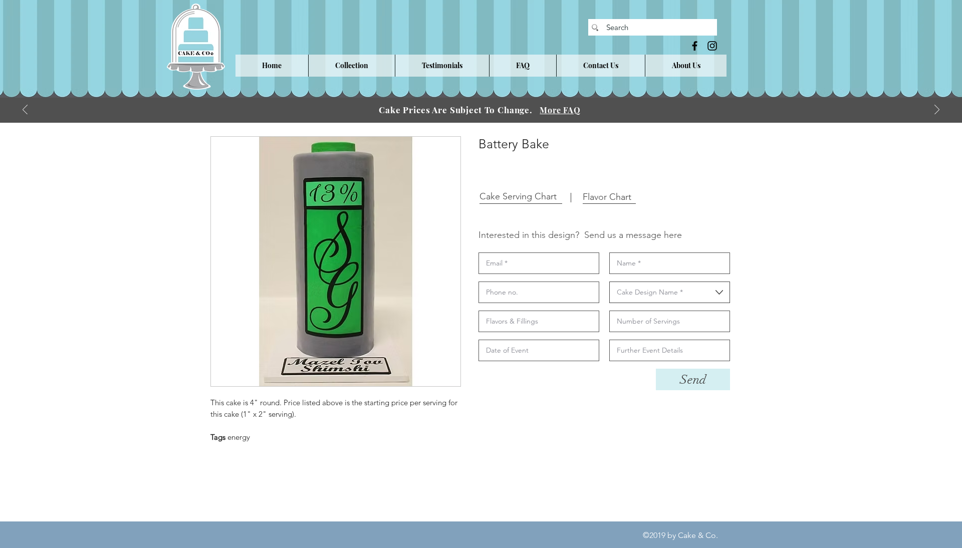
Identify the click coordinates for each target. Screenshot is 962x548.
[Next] (936, 110)
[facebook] (694, 46)
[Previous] (25, 110)
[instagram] (712, 46)
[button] (351, 66)
